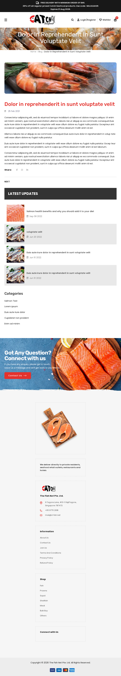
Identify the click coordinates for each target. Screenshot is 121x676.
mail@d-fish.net (52, 515)
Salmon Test (10, 300)
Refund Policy (46, 562)
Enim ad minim (12, 323)
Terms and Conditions (50, 552)
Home (33, 51)
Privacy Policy (46, 557)
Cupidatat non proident (16, 317)
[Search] (73, 19)
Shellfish (44, 600)
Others (43, 615)
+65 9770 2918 (51, 510)
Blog (40, 51)
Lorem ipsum (11, 306)
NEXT (7, 181)
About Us (44, 537)
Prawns (43, 590)
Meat (42, 605)
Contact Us (15, 375)
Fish (42, 585)
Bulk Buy (44, 610)
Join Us (43, 547)
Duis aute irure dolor (14, 312)
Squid (42, 595)
